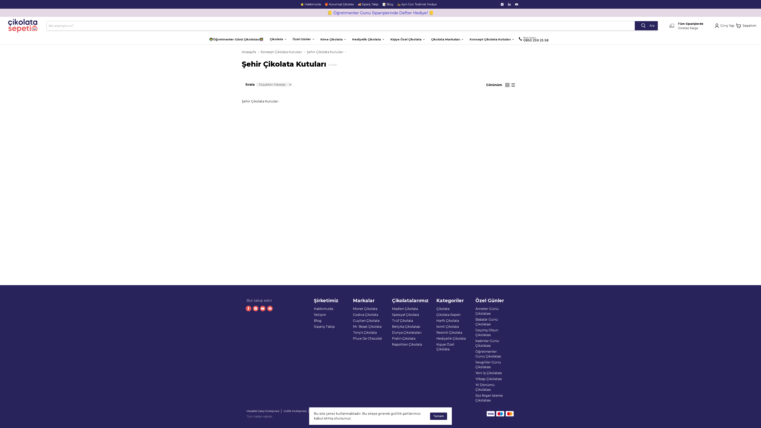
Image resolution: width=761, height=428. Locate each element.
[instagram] (502, 4)
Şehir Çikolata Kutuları (325, 52)
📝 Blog (387, 4)
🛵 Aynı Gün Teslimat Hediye (417, 4)
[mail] (516, 4)
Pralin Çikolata (403, 338)
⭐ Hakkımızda (310, 4)
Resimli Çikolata (449, 332)
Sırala (250, 84)
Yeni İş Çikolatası (488, 373)
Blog (317, 321)
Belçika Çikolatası (406, 327)
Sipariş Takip (324, 327)
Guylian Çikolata (366, 321)
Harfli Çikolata (447, 321)
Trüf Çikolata (402, 321)
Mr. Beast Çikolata (367, 327)
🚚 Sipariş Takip (368, 4)
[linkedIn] (509, 4)
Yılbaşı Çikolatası (488, 379)
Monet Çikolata (365, 309)
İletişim (320, 315)
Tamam (438, 416)
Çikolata (442, 309)
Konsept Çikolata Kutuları (281, 52)
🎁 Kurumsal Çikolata (339, 4)
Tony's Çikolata (365, 332)
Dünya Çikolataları (407, 332)
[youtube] (263, 308)
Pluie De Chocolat (367, 338)
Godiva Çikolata (365, 315)
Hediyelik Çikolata (451, 338)
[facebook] (248, 308)
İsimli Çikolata (447, 327)
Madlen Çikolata (405, 309)
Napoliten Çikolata (407, 344)
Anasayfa (249, 52)
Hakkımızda (323, 309)
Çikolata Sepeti (448, 315)
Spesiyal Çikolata (405, 315)
